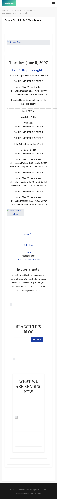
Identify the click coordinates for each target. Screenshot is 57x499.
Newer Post (28, 234)
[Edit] (28, 304)
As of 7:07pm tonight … (28, 70)
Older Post (28, 245)
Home (28, 252)
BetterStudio (35, 494)
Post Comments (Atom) (29, 259)
